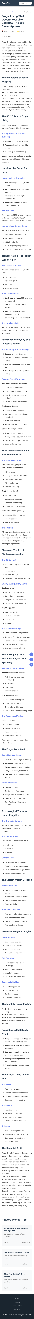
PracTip (6, 3)
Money (14, 12)
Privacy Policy (17, 1306)
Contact (17, 1302)
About (17, 1298)
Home (4, 12)
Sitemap (17, 1309)
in (31, 664)
